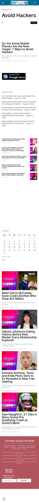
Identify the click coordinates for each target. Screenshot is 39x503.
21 (24, 247)
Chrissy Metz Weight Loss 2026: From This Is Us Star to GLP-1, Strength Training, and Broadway (13, 149)
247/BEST (33, 22)
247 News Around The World (9, 60)
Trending (5, 410)
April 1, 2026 (5, 177)
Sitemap (24, 449)
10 (4, 244)
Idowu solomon (5, 307)
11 (9, 244)
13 (19, 244)
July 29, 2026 (5, 160)
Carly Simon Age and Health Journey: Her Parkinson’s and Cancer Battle (14, 157)
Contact (13, 447)
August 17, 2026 (6, 142)
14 (24, 244)
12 (14, 244)
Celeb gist (5, 289)
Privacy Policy (30, 445)
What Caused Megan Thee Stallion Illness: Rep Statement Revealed (13, 174)
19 (14, 247)
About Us (7, 447)
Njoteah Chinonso (6, 390)
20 (19, 247)
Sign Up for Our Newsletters (9, 476)
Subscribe (23, 480)
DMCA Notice (21, 445)
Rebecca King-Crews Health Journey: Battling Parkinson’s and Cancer (13, 166)
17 (4, 247)
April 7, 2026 (5, 170)
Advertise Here (16, 449)
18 (9, 247)
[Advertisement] (19, 205)
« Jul (3, 260)
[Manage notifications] (4, 499)
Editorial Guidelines (10, 445)
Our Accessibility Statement (26, 447)
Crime (4, 369)
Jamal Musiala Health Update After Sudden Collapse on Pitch (13, 139)
